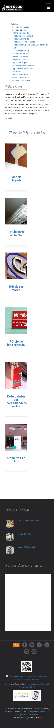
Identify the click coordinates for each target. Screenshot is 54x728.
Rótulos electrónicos (22, 80)
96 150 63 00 (43, 711)
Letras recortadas (20, 59)
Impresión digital (20, 62)
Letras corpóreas (20, 56)
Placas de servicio (20, 74)
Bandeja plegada (21, 32)
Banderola (16, 71)
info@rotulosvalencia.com (27, 714)
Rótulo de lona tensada (24, 41)
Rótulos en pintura (20, 53)
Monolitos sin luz (21, 50)
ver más (8, 118)
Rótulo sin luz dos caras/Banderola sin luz (18, 401)
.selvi (36, 717)
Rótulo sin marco (21, 38)
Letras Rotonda (25, 533)
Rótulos (14, 24)
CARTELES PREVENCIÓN (28, 520)
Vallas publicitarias (20, 77)
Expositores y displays (22, 68)
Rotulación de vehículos (23, 65)
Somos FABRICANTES (27, 547)
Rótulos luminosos (20, 27)
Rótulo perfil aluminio (23, 35)
